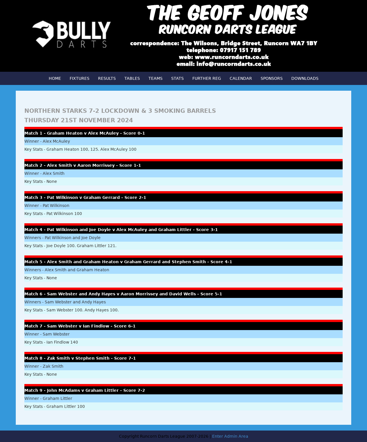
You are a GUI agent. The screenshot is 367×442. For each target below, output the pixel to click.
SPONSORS (272, 78)
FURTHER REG (206, 78)
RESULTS (107, 78)
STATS (177, 78)
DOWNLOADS (305, 78)
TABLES (132, 78)
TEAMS (156, 78)
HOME (55, 78)
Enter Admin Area (230, 436)
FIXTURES (79, 78)
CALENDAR (241, 78)
